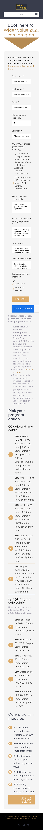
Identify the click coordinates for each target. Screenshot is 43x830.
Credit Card (20, 283)
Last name (18, 89)
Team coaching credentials (19, 197)
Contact (33, 818)
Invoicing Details (20, 258)
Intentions (18, 243)
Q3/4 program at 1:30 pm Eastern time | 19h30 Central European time (22, 183)
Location (17, 131)
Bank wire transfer (19, 289)
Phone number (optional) (19, 116)
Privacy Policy (24, 818)
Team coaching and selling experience (21, 221)
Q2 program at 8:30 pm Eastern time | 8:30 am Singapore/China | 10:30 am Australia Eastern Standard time (22, 163)
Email (15, 102)
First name (18, 76)
